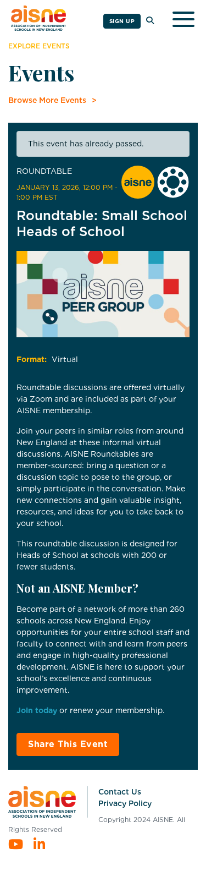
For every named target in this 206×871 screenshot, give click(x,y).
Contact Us (119, 791)
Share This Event (68, 744)
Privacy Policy (125, 803)
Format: (31, 359)
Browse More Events (47, 100)
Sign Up (122, 21)
